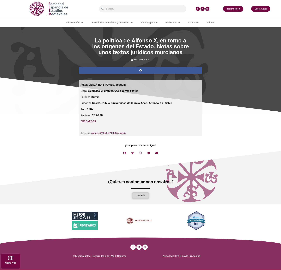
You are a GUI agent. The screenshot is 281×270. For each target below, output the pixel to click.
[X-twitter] (203, 9)
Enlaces (211, 22)
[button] (140, 70)
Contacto (193, 22)
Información (72, 22)
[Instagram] (207, 9)
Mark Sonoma (118, 255)
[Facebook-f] (198, 9)
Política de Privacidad (188, 255)
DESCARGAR (88, 121)
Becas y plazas (149, 22)
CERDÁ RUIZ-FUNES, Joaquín (112, 133)
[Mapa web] (10, 257)
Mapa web (10, 262)
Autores (94, 133)
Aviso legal (169, 255)
